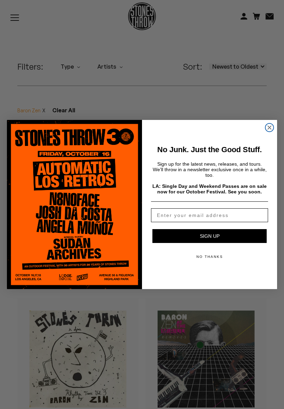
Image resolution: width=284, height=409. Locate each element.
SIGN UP (210, 236)
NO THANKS (209, 257)
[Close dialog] (269, 127)
